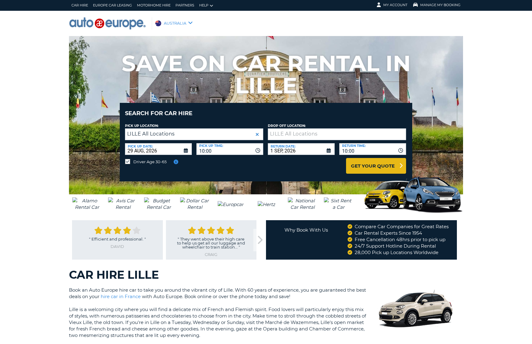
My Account (395, 5)
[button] (257, 134)
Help (203, 5)
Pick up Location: (142, 126)
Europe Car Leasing (112, 5)
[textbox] (337, 134)
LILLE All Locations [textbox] (151, 134)
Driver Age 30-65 (150, 161)
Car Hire (79, 5)
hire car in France (121, 296)
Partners (184, 5)
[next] (259, 240)
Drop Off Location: (287, 126)
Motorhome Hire (154, 5)
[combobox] (230, 149)
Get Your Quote (373, 166)
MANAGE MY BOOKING (440, 5)
